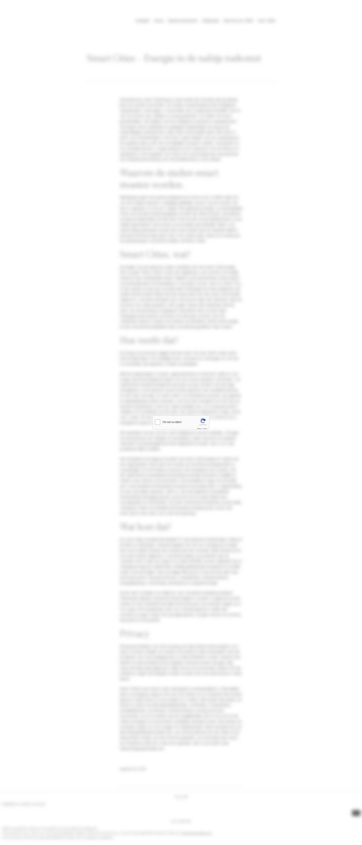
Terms (205, 428)
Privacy (199, 428)
